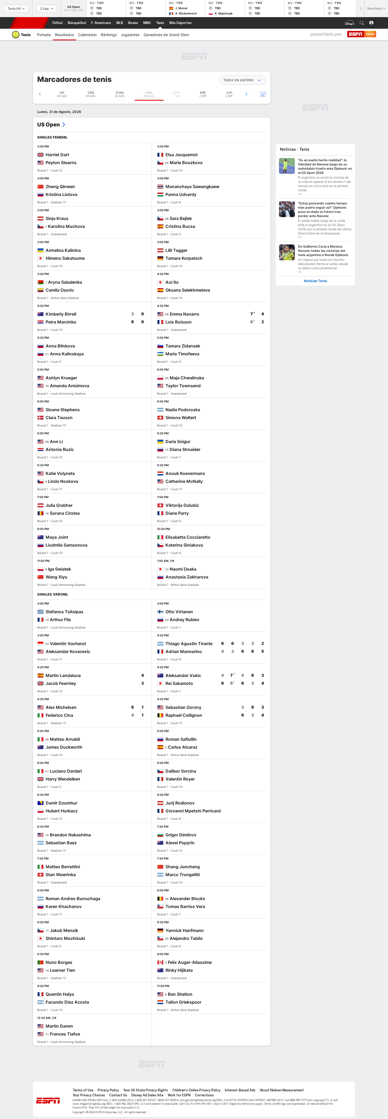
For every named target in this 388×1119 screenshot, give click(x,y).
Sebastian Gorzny (183, 707)
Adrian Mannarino (183, 651)
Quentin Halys (60, 994)
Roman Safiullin (181, 739)
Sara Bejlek (181, 218)
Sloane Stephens (63, 409)
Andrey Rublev (184, 619)
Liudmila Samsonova (66, 545)
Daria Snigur (177, 441)
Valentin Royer (180, 779)
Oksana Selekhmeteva (187, 290)
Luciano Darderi (66, 771)
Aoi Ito (172, 282)
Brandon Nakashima (70, 834)
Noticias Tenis (315, 281)
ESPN (29, 23)
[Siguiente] (360, 8)
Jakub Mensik (64, 930)
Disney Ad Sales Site (147, 1095)
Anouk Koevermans (185, 473)
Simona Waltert (180, 417)
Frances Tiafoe (65, 1034)
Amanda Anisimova (69, 385)
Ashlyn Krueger (61, 377)
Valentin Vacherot (68, 643)
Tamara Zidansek (182, 345)
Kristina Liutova (61, 194)
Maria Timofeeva (182, 353)
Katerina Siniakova (184, 545)
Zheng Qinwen (60, 186)
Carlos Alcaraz (182, 747)
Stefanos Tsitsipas (64, 611)
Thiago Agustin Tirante (188, 643)
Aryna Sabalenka (65, 282)
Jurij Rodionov (180, 803)
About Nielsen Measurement (282, 1090)
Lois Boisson (178, 322)
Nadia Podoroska (182, 409)
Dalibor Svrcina (180, 771)
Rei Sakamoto (179, 683)
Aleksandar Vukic (183, 675)
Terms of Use (83, 1090)
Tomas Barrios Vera (185, 906)
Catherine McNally (184, 481)
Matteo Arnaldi (65, 739)
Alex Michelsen (61, 707)
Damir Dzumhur (61, 803)
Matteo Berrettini (63, 866)
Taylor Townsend (183, 385)
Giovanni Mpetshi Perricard (193, 810)
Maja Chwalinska (187, 377)
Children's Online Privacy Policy (196, 1090)
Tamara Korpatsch (183, 258)
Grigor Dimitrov (180, 834)
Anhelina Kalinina (63, 250)
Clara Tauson (59, 417)
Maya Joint (57, 537)
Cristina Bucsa (180, 226)
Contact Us (118, 1095)
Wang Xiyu (56, 577)
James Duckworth (64, 747)
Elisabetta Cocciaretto (187, 537)
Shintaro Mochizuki (65, 938)
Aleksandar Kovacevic (68, 651)
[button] (362, 23)
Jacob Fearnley (61, 683)
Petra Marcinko (61, 322)
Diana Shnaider (185, 449)
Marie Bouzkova (186, 162)
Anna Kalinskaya (67, 353)
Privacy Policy (108, 1090)
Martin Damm (59, 1026)
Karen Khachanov (64, 906)
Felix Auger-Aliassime (190, 962)
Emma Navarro (184, 314)
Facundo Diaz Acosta (67, 1002)
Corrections (204, 1095)
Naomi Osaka (183, 569)
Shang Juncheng (182, 866)
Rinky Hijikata (179, 970)
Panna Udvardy (180, 194)
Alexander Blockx (187, 898)
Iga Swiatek (59, 569)
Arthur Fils (60, 619)
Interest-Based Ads (240, 1090)
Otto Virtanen (179, 611)
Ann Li (56, 441)
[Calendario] (259, 94)
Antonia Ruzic (60, 449)
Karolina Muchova (66, 226)
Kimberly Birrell (61, 314)
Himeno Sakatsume (65, 258)
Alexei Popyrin (180, 842)
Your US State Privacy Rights (145, 1090)
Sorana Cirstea (65, 513)
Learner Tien (62, 970)
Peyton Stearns (61, 162)
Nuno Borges (59, 962)
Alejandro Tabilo (186, 938)
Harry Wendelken (63, 779)
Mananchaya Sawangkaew (192, 186)
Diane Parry (177, 513)
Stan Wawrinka (61, 874)
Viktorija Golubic (182, 505)
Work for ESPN (179, 1095)
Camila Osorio (60, 290)
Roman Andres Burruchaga (73, 898)
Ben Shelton (180, 994)
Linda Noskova (63, 481)
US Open (48, 124)
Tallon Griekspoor (183, 1002)
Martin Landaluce (63, 675)
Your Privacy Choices (89, 1095)
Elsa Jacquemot (181, 154)
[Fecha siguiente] (246, 94)
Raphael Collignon (183, 715)
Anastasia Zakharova (186, 577)
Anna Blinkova (60, 345)
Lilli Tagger (176, 250)
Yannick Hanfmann (184, 930)
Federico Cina (59, 715)
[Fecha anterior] (39, 94)
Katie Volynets (60, 473)
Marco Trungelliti (182, 874)
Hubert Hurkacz (62, 810)
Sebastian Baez (61, 842)
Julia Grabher (59, 505)
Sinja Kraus (57, 218)
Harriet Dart (57, 154)
